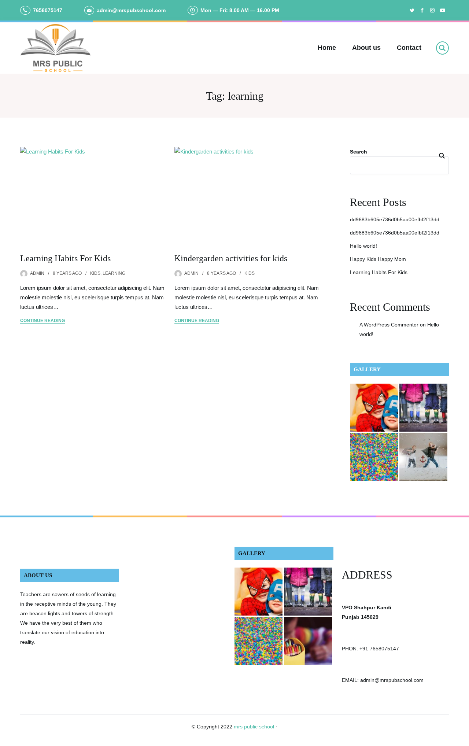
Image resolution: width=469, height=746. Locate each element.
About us (366, 47)
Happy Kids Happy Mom (378, 259)
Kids (95, 273)
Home (327, 47)
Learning (114, 273)
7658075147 (47, 10)
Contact (409, 47)
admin (37, 273)
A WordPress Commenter (388, 325)
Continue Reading (42, 320)
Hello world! (363, 246)
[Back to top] (461, 738)
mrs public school (254, 727)
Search (358, 152)
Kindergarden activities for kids (230, 258)
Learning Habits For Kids (65, 258)
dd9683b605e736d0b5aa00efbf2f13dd (394, 219)
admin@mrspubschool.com (131, 10)
